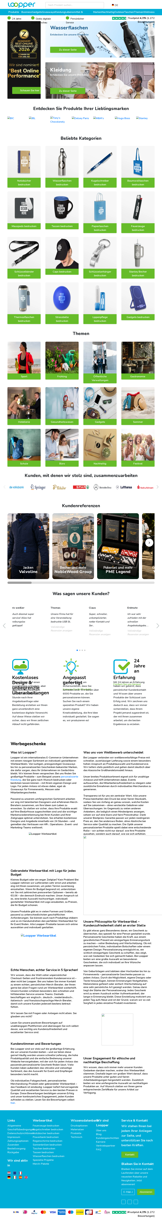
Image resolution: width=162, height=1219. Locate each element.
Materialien (77, 1129)
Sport (24, 376)
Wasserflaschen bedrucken (62, 182)
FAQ (98, 1149)
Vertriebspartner (105, 1145)
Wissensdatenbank (85, 1120)
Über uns (101, 1130)
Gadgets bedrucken (138, 317)
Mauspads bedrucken (24, 226)
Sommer (138, 422)
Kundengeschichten (107, 1138)
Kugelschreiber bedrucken (100, 182)
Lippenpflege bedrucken (100, 319)
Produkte (76, 1133)
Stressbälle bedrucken (62, 319)
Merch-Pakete (41, 1164)
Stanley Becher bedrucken (138, 273)
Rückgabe (13, 1152)
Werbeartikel (42, 1120)
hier (13, 1103)
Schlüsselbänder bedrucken (24, 273)
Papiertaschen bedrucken (100, 228)
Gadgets (100, 422)
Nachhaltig (100, 463)
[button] (158, 487)
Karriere (100, 1142)
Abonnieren (146, 1192)
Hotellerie (24, 422)
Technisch (76, 1137)
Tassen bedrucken (62, 226)
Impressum (13, 1137)
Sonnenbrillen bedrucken (47, 1144)
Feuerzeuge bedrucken (138, 228)
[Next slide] (149, 543)
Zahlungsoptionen (17, 1141)
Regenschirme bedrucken (47, 1141)
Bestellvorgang (16, 1148)
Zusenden (13, 1144)
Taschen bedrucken (44, 1148)
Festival (138, 463)
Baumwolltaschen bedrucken (138, 182)
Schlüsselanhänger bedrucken (100, 273)
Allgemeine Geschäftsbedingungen (21, 1127)
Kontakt (129, 1154)
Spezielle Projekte (43, 1160)
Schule (24, 463)
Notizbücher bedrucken (24, 182)
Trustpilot (137, 18)
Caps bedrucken (62, 271)
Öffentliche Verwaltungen (100, 378)
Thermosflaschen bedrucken (24, 319)
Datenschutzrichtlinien (20, 1133)
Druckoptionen (79, 1125)
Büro (62, 463)
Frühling (62, 376)
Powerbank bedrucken (46, 1137)
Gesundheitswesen (62, 422)
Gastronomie (138, 376)
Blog (99, 1134)
